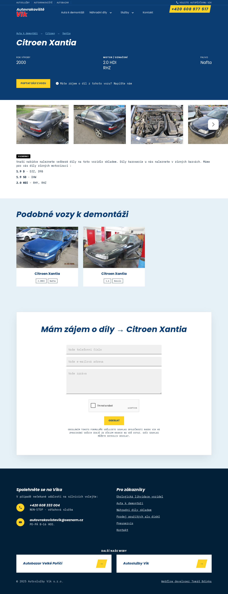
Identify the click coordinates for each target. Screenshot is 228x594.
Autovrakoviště (43, 2)
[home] (30, 12)
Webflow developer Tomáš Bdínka (186, 581)
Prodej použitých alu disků (138, 516)
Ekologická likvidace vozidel (140, 496)
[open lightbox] (42, 124)
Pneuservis (125, 523)
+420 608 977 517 (190, 9)
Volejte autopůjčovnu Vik (196, 2)
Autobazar (63, 2)
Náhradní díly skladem (134, 510)
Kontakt (148, 12)
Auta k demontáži (72, 12)
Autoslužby (23, 2)
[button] (102, 13)
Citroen (50, 33)
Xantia (66, 33)
